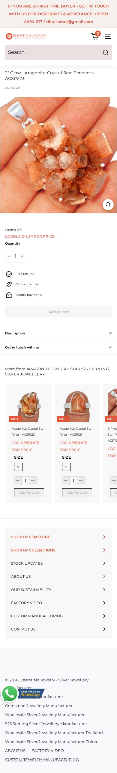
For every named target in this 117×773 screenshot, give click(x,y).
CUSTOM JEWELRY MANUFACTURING (42, 759)
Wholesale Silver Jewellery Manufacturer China (51, 741)
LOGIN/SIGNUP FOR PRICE (30, 236)
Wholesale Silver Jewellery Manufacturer (45, 714)
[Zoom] (108, 204)
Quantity (12, 243)
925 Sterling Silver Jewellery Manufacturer (46, 723)
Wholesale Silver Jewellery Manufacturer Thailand (54, 732)
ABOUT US (15, 750)
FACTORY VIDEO (48, 750)
